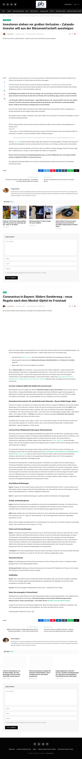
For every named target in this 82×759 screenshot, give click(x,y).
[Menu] (3, 11)
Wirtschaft (34, 11)
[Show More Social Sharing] (78, 34)
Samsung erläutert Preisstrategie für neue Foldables (40, 222)
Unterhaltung (60, 11)
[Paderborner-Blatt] (41, 4)
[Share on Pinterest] (75, 34)
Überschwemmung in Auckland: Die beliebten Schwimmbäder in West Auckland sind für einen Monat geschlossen (40, 673)
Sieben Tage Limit (57, 440)
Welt (27, 11)
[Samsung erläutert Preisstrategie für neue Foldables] (41, 212)
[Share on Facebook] (69, 34)
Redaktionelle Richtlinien (47, 749)
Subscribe (68, 4)
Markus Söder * (26, 357)
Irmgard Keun (11, 34)
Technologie (44, 11)
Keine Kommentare (31, 34)
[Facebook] (4, 82)
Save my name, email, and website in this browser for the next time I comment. (27, 272)
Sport (52, 11)
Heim (9, 11)
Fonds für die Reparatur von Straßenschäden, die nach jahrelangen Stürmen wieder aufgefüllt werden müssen (12, 673)
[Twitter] (4, 86)
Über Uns (12, 749)
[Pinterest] (4, 94)
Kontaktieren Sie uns (74, 11)
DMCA (34, 749)
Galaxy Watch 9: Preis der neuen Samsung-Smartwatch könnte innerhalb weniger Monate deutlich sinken (66, 223)
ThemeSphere (49, 753)
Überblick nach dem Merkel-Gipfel (59, 600)
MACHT (16, 142)
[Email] (4, 98)
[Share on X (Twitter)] (72, 34)
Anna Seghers (11, 306)
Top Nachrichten (18, 11)
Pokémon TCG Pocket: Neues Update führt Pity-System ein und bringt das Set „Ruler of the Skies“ (14, 222)
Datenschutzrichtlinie (65, 749)
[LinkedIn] (4, 90)
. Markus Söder (22, 454)
